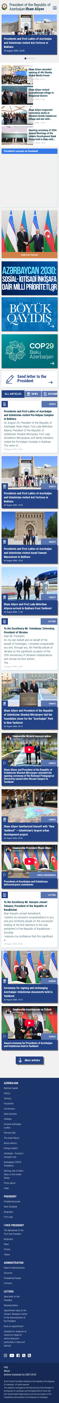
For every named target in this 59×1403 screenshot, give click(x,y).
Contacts (8, 1283)
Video (6, 1188)
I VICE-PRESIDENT (14, 1225)
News (6, 1244)
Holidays (8, 1119)
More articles (32, 1060)
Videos (7, 1254)
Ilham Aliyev (34, 9)
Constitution (9, 1108)
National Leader (11, 1088)
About (7, 1370)
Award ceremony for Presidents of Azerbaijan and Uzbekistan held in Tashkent (28, 1044)
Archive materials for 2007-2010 (20, 1374)
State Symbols (10, 1114)
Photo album (9, 1183)
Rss (29, 1355)
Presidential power (12, 1201)
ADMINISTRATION (13, 1262)
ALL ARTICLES (13, 393)
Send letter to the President (31, 378)
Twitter (23, 1355)
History (7, 1093)
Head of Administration (14, 1267)
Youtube (12, 1355)
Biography (8, 1212)
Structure (8, 1273)
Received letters (11, 1305)
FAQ (6, 1367)
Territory (7, 1098)
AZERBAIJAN (11, 1083)
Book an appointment (13, 1326)
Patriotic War (10, 1132)
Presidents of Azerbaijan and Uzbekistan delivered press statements (26, 883)
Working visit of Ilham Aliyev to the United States (13, 1174)
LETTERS (9, 1291)
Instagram (5, 1355)
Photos (7, 1249)
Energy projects (11, 1148)
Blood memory (10, 1143)
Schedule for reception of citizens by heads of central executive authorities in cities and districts (15, 1338)
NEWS (35, 393)
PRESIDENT (10, 1196)
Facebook (18, 1355)
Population (9, 1103)
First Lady (8, 1217)
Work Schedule (10, 1206)
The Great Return (11, 1138)
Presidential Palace (12, 1278)
